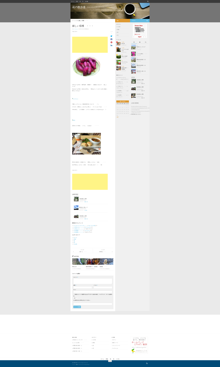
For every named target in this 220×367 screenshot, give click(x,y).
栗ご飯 (123, 43)
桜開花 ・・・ (103, 266)
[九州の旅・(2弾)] (76, 199)
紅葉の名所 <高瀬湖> (125, 68)
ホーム (72, 1)
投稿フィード (115, 342)
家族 (77, 1)
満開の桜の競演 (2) (141, 59)
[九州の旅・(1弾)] (76, 216)
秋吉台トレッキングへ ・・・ (141, 47)
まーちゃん (75, 29)
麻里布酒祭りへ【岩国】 (92, 266)
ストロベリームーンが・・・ (80, 225)
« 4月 (117, 117)
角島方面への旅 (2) (141, 71)
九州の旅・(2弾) (83, 198)
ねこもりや (91, 225)
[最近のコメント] (145, 42)
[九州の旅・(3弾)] (133, 95)
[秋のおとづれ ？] (76, 207)
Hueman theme (86, 364)
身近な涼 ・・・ (76, 266)
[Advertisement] (90, 45)
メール (95, 285)
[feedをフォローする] (147, 20)
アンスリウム (125, 62)
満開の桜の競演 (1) (141, 65)
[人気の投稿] (140, 42)
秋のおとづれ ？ (83, 207)
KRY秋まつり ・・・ (79, 227)
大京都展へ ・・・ (78, 230)
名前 (74, 285)
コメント (75, 277)
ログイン (114, 339)
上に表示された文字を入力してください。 (82, 300)
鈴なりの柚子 (125, 56)
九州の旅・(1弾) (83, 216)
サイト (74, 289)
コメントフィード (116, 345)
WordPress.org (115, 348)
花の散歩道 (79, 7)
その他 (86, 1)
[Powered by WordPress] (76, 364)
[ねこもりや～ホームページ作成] (139, 353)
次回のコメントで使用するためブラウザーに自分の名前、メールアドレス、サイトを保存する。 (92, 295)
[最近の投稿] (134, 42)
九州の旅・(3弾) (140, 94)
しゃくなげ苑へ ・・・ (142, 53)
